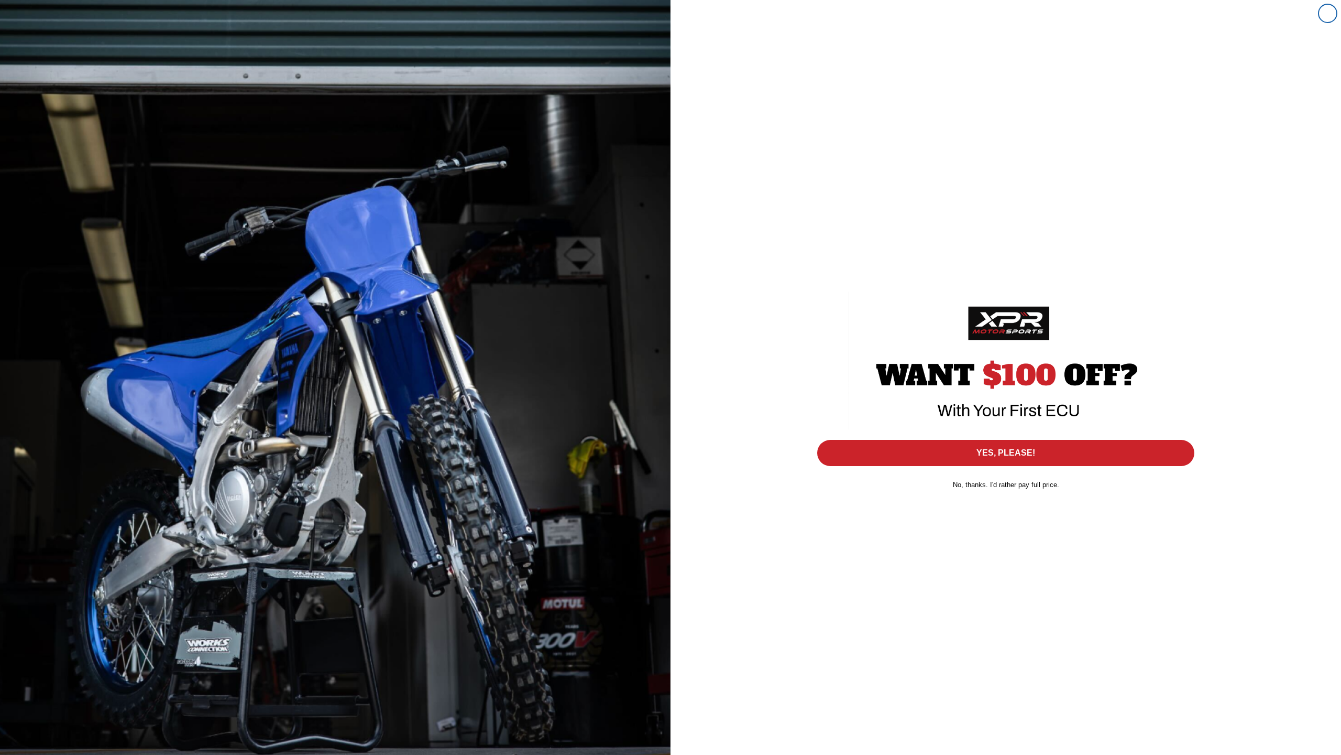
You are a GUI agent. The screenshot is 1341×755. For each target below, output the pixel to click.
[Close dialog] (1327, 13)
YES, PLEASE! (1005, 452)
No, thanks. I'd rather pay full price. (1006, 485)
